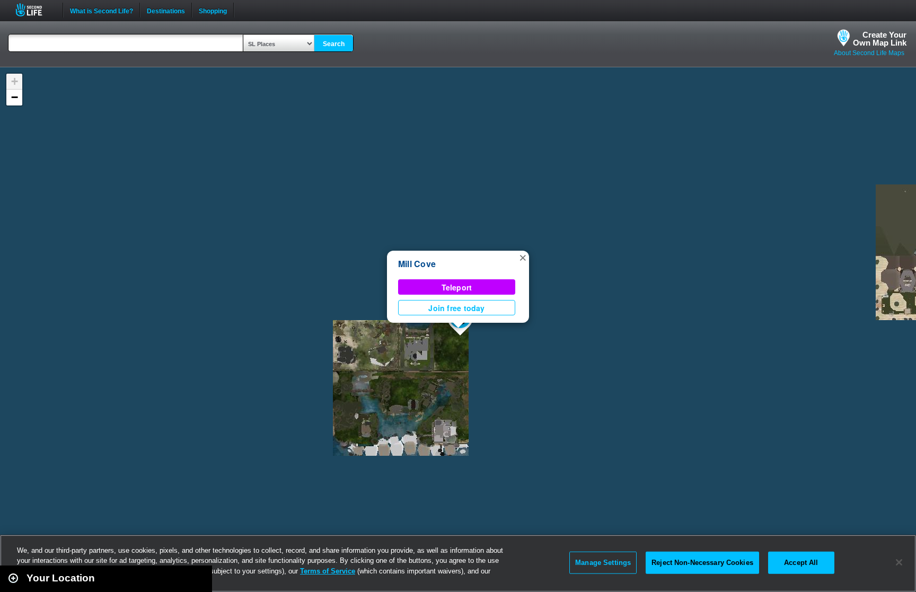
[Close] (899, 562)
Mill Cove (417, 264)
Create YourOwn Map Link (879, 38)
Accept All (801, 563)
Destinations (166, 10)
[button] (522, 257)
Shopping (213, 10)
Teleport (457, 287)
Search (334, 44)
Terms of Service (327, 571)
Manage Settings (603, 563)
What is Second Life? (101, 10)
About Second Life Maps (869, 53)
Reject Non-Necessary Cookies (702, 563)
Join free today (456, 308)
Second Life (35, 10)
